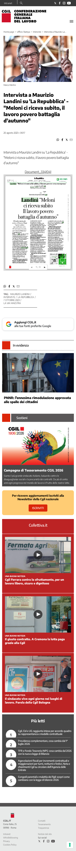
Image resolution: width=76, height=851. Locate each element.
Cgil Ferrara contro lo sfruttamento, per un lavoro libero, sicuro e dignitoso (34, 581)
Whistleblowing (10, 837)
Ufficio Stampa (23, 31)
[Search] (21, 3)
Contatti (41, 820)
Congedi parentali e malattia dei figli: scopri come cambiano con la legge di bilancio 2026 (44, 778)
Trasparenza (43, 828)
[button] (58, 139)
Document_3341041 (38, 172)
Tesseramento (44, 824)
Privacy (6, 841)
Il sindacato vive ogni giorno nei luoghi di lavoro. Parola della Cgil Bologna (33, 700)
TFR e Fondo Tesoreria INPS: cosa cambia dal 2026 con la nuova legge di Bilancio (45, 752)
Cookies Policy (9, 844)
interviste (9, 297)
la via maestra (12, 303)
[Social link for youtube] (69, 3)
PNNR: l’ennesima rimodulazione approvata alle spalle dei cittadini (37, 400)
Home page (9, 31)
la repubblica (26, 297)
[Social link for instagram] (64, 3)
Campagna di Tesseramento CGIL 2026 (33, 470)
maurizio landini (20, 294)
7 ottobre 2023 (12, 300)
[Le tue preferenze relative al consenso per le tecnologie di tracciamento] (69, 844)
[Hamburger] (71, 21)
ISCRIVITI (38, 508)
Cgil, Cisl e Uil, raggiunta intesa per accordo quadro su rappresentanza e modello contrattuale (44, 732)
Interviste (37, 31)
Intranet (8, 3)
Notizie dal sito (45, 834)
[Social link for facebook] (59, 3)
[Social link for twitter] (55, 3)
